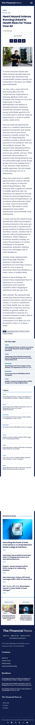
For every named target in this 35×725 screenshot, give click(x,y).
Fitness (27, 331)
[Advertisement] (17, 493)
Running (10, 333)
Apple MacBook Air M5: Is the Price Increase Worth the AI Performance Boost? (17, 468)
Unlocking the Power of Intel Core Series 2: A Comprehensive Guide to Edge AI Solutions (19, 348)
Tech (5, 10)
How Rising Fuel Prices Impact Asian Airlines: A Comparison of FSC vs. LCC (18, 366)
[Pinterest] (19, 41)
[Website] (19, 722)
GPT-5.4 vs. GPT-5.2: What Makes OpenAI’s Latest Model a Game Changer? (17, 458)
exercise (22, 331)
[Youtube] (27, 722)
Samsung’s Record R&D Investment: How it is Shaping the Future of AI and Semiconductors (18, 358)
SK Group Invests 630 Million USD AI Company (17, 374)
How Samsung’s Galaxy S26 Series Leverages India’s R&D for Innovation (17, 448)
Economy (8, 363)
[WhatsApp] (23, 41)
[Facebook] (11, 41)
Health (5, 333)
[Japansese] (23, 722)
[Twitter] (15, 41)
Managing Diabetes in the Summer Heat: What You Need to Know (9, 618)
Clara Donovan (8, 30)
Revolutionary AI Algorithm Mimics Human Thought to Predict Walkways (26, 618)
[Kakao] (11, 722)
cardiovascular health (12, 331)
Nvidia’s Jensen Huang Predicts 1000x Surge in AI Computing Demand (18, 382)
